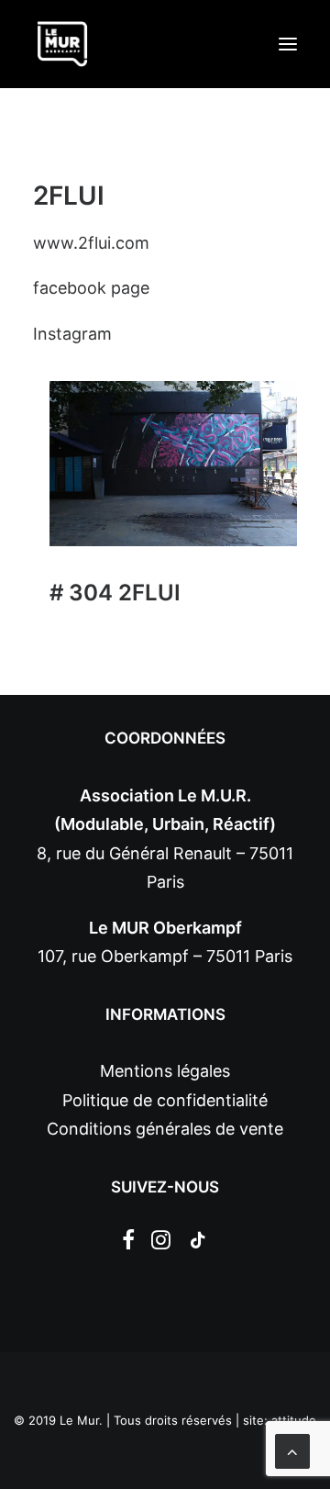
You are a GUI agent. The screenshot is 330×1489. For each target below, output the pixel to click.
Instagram (72, 333)
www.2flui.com (91, 242)
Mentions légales (165, 1070)
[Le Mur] (62, 44)
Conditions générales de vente (165, 1128)
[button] (288, 44)
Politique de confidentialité (165, 1100)
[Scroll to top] (292, 1450)
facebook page (91, 287)
